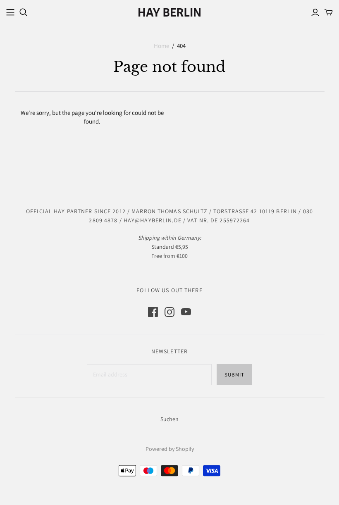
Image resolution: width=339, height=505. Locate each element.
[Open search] (23, 12)
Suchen (169, 419)
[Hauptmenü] (10, 12)
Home (161, 46)
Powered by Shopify (170, 449)
